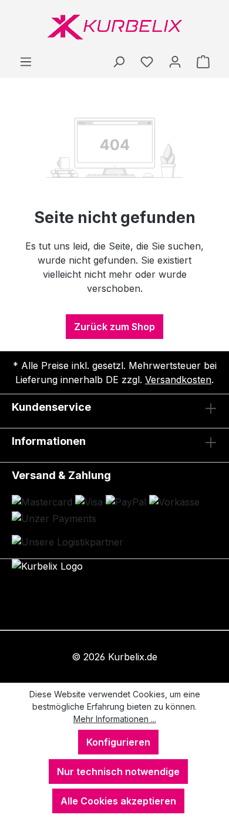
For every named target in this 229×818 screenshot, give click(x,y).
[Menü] (26, 61)
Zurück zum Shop (114, 326)
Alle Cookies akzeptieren (118, 801)
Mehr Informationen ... (114, 719)
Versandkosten (178, 379)
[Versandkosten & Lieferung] (67, 542)
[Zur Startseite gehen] (114, 27)
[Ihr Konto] (175, 61)
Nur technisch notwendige (118, 771)
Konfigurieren (118, 742)
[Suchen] (119, 61)
